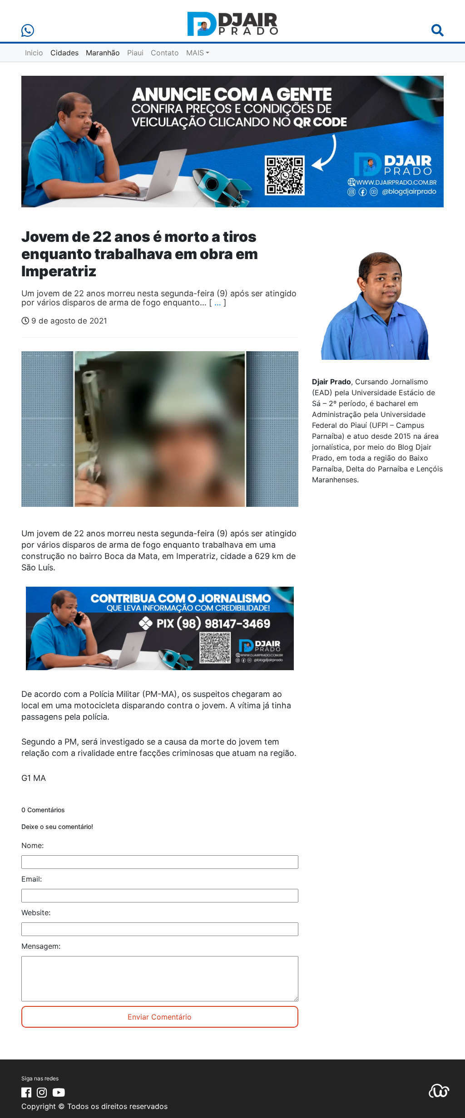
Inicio (34, 52)
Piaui (135, 52)
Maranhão (103, 52)
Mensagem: (40, 946)
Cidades (64, 52)
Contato (165, 52)
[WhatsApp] (27, 30)
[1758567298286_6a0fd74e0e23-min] (160, 634)
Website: (35, 912)
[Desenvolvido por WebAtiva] (439, 1089)
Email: (31, 878)
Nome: (32, 845)
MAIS (195, 52)
